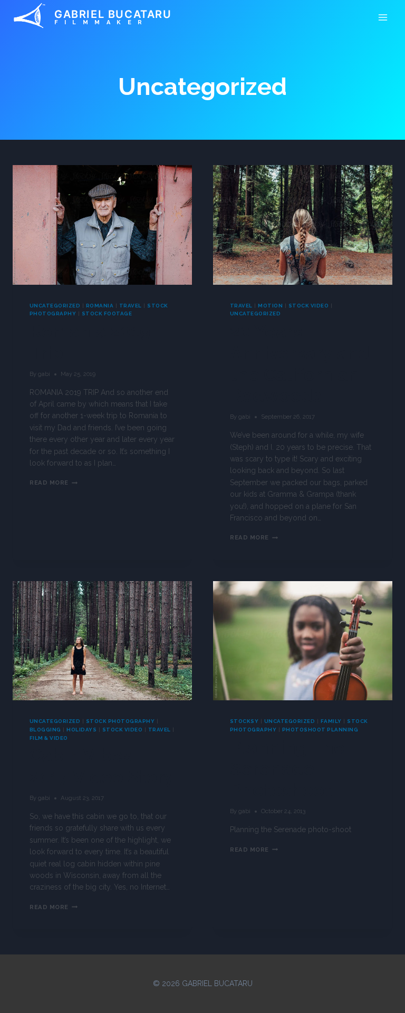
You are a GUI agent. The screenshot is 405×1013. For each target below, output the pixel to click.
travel (130, 305)
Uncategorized (55, 305)
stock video (308, 305)
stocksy (244, 721)
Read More (54, 482)
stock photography (120, 721)
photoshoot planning (320, 729)
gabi (44, 374)
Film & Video (49, 738)
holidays (81, 729)
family (331, 721)
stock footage (107, 313)
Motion (270, 305)
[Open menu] (382, 17)
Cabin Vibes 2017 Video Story (102, 766)
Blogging (45, 729)
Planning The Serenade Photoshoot (287, 769)
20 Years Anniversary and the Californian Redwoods (300, 363)
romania (99, 305)
